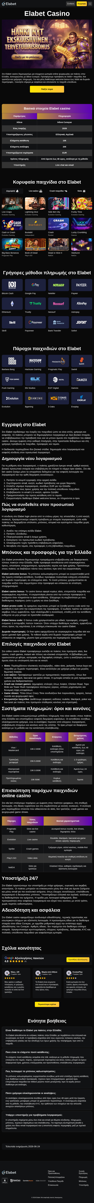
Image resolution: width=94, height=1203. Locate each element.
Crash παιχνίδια (57, 191)
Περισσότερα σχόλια (46, 1004)
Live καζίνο (34, 191)
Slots (79, 191)
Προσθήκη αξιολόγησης (78, 960)
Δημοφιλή (10, 191)
